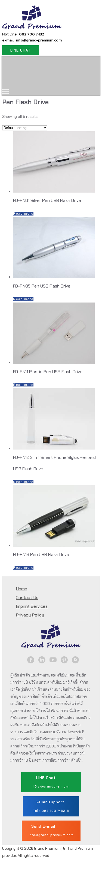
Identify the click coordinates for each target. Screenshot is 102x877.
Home (15, 64)
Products (44, 64)
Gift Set (75, 64)
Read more (23, 213)
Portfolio (18, 80)
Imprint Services (32, 606)
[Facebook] (30, 659)
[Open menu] (5, 91)
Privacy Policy (30, 615)
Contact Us (52, 80)
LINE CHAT (20, 50)
